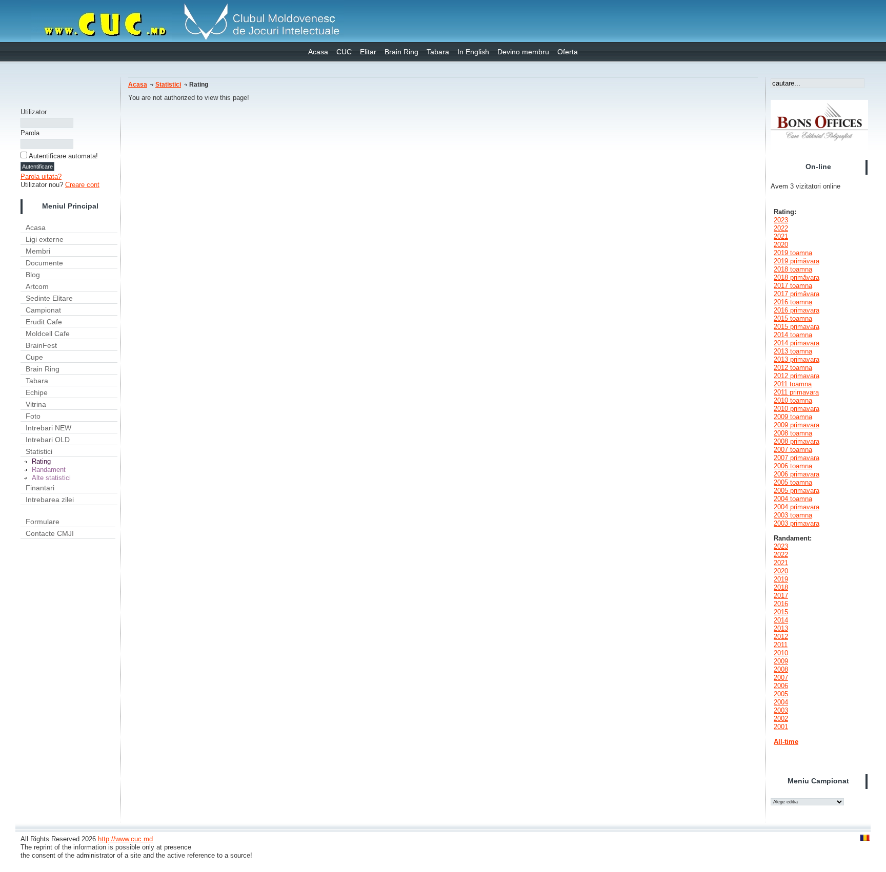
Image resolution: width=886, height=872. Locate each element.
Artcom (37, 286)
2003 (781, 710)
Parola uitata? (41, 176)
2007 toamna (793, 449)
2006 (781, 686)
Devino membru (523, 52)
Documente (44, 263)
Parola (30, 133)
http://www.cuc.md (125, 839)
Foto (33, 416)
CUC (344, 52)
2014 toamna (793, 335)
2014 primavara (796, 343)
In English (473, 52)
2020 (781, 244)
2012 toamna (793, 367)
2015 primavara (796, 326)
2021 (781, 236)
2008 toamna (793, 433)
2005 (781, 694)
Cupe (34, 357)
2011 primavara (796, 392)
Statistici (39, 451)
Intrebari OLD (48, 439)
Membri (38, 251)
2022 (781, 228)
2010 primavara (796, 408)
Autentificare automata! (63, 156)
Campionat (43, 310)
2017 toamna (793, 285)
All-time (786, 741)
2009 (781, 661)
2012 (781, 636)
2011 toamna (793, 384)
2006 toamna (793, 466)
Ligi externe (45, 239)
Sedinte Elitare (49, 298)
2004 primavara (796, 507)
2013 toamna (793, 351)
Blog (33, 275)
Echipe (37, 392)
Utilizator (34, 112)
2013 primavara (796, 359)
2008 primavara (796, 441)
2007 (781, 677)
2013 (781, 628)
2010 (781, 653)
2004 (781, 702)
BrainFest (41, 345)
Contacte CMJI (50, 533)
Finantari (40, 488)
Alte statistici (51, 478)
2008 (781, 669)
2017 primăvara (796, 294)
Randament (49, 469)
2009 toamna (793, 417)
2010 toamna (793, 400)
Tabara (438, 52)
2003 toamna (793, 515)
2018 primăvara (796, 277)
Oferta (567, 52)
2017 (781, 595)
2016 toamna (793, 302)
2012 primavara (796, 376)
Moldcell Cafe (48, 333)
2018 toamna (793, 269)
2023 (781, 220)
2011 (781, 645)
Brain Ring (401, 52)
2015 (781, 612)
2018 (781, 587)
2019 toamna (793, 253)
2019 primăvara (796, 261)
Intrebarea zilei (50, 499)
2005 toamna (793, 482)
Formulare (42, 521)
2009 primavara (796, 425)
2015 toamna (793, 318)
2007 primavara (796, 458)
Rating (41, 461)
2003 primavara (796, 523)
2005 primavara (796, 490)
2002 (781, 718)
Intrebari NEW (48, 428)
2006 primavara (796, 474)
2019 (781, 579)
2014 (781, 620)
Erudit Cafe (44, 322)
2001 (781, 727)
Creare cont (82, 185)
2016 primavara (796, 310)
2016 (781, 604)
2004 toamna (793, 499)
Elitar (368, 52)
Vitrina (36, 404)
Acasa (318, 52)
